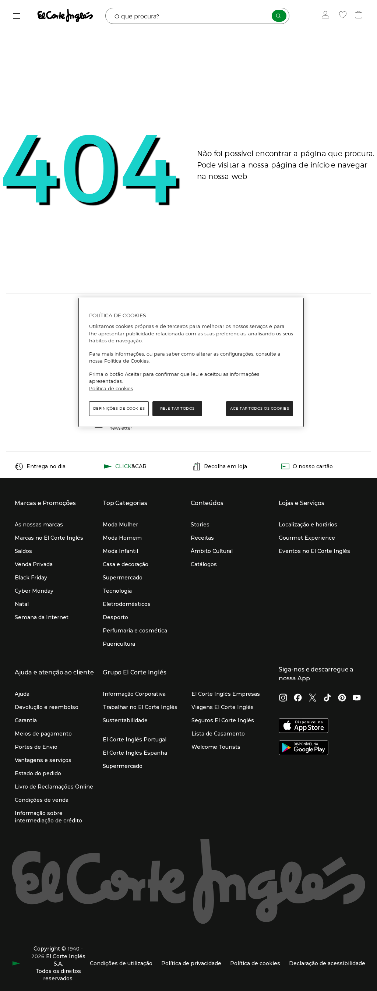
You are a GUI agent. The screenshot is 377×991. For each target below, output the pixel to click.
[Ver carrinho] (359, 16)
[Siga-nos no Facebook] (297, 698)
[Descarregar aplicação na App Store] (303, 726)
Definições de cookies (119, 408)
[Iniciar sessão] (327, 16)
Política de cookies (111, 388)
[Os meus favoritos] (343, 16)
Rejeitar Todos (177, 408)
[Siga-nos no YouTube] (356, 698)
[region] (191, 362)
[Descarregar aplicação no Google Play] (303, 748)
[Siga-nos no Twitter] (312, 698)
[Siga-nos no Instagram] (283, 698)
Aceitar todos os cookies (259, 408)
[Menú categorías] (17, 16)
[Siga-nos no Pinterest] (342, 698)
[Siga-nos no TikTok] (327, 698)
